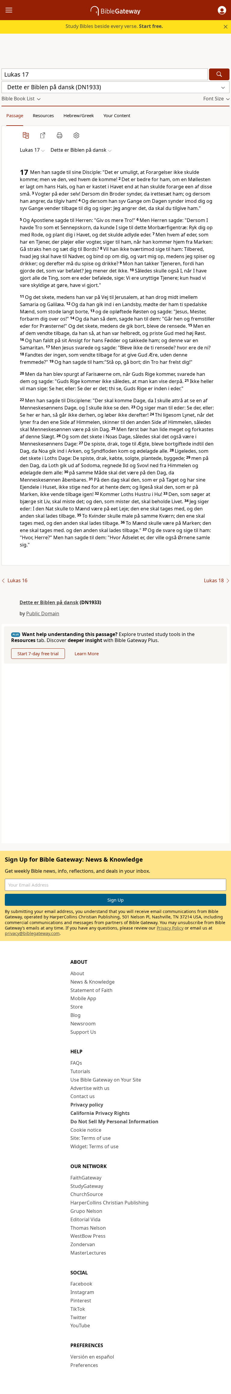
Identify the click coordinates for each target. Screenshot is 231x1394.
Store (76, 1006)
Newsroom (83, 1023)
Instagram (82, 1292)
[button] (222, 10)
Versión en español (92, 1356)
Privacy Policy (170, 928)
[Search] (219, 74)
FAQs (76, 1063)
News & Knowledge (92, 982)
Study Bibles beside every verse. (114, 26)
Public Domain (42, 613)
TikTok (77, 1309)
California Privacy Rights (100, 1113)
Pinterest (80, 1300)
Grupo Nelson (86, 1211)
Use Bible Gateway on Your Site (105, 1079)
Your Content (116, 115)
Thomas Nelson (88, 1228)
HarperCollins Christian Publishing (109, 1202)
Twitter (78, 1317)
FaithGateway (85, 1177)
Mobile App (83, 998)
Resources (43, 115)
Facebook (81, 1283)
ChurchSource (86, 1194)
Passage (14, 115)
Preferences (84, 1365)
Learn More (87, 653)
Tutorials (80, 1071)
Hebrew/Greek (78, 115)
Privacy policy (86, 1104)
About (77, 973)
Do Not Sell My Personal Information (114, 1121)
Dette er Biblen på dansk (49, 602)
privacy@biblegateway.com (32, 933)
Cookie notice (85, 1130)
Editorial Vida (85, 1219)
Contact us (82, 1096)
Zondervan (82, 1244)
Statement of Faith (91, 990)
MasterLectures (88, 1252)
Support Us (83, 1032)
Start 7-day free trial (38, 653)
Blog (75, 1015)
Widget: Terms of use (94, 1146)
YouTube (80, 1325)
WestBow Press (88, 1236)
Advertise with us (89, 1088)
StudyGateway (86, 1186)
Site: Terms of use (90, 1138)
